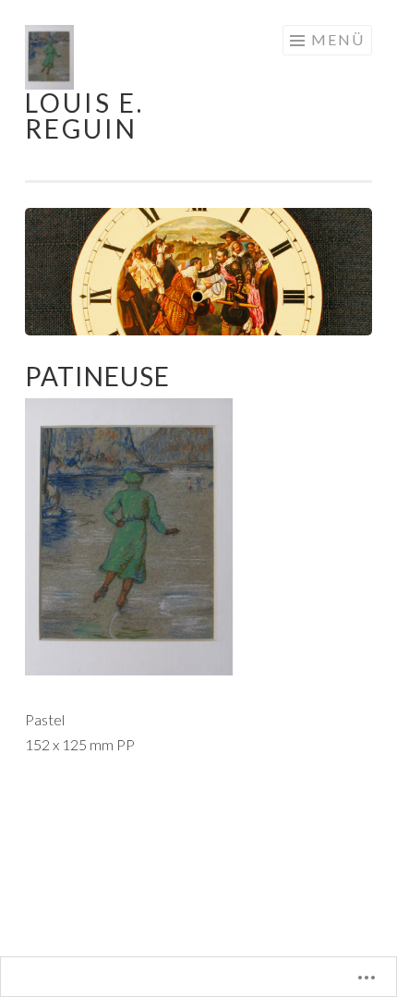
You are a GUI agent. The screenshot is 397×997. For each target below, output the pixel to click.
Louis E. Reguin (84, 115)
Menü (338, 39)
